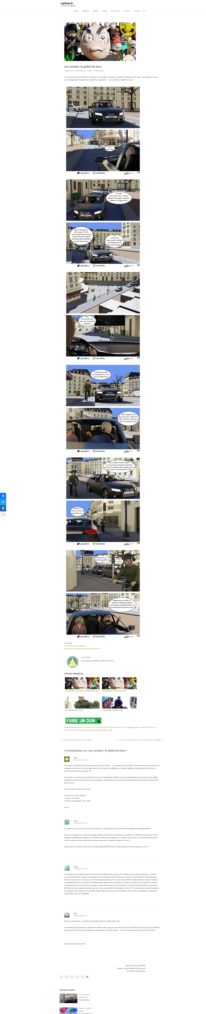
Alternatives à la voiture (82, 727)
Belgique (86, 11)
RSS (82, 977)
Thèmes (127, 11)
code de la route (147, 727)
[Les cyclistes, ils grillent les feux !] (112, 41)
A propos (136, 11)
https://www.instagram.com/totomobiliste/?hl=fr (81, 649)
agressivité (136, 727)
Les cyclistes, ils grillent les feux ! (83, 66)
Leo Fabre (88, 71)
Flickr (77, 977)
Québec (96, 11)
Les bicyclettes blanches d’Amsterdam (76, 740)
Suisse (104, 11)
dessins (73, 730)
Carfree (76, 11)
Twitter (67, 977)
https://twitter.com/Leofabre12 (75, 646)
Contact (87, 977)
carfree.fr (67, 3)
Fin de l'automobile (99, 727)
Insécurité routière (114, 727)
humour (79, 730)
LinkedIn (72, 977)
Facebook (61, 977)
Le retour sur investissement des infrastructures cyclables (140, 740)
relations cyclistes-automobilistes (95, 730)
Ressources (115, 11)
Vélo (123, 727)
